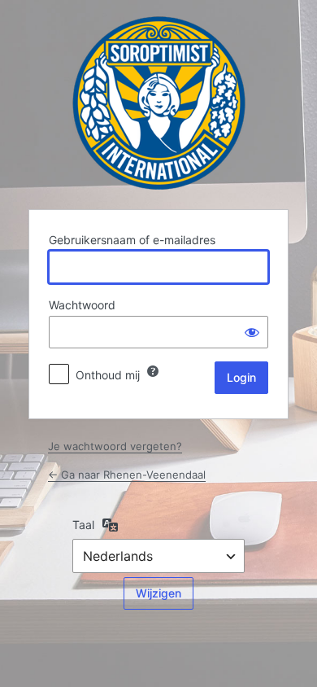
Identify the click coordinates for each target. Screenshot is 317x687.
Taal (83, 525)
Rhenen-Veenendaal (158, 103)
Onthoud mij (108, 375)
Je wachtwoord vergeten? (115, 446)
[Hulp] (153, 371)
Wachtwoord (82, 305)
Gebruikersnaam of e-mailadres (132, 240)
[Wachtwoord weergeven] (252, 332)
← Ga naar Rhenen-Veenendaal (127, 474)
